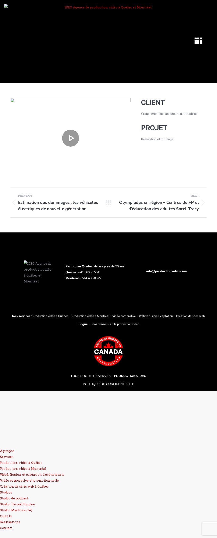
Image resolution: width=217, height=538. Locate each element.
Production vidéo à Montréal (90, 316)
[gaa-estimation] (71, 138)
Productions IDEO (130, 376)
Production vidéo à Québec (50, 316)
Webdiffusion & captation (156, 316)
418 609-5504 (89, 272)
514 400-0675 (91, 278)
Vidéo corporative (124, 316)
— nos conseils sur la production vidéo (108, 324)
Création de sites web (190, 316)
